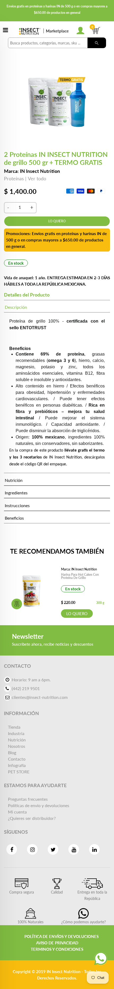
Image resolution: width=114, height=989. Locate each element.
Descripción (16, 307)
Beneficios (14, 517)
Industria (16, 733)
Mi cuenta (17, 811)
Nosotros (16, 746)
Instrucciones (17, 505)
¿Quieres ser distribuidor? (32, 818)
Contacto (16, 758)
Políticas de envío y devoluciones (38, 805)
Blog (12, 752)
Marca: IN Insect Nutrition (32, 171)
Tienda (14, 726)
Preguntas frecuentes (28, 799)
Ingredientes (16, 492)
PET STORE (18, 771)
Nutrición (14, 480)
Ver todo (37, 178)
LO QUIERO (76, 613)
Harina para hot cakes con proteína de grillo (80, 576)
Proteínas (14, 178)
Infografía (17, 765)
